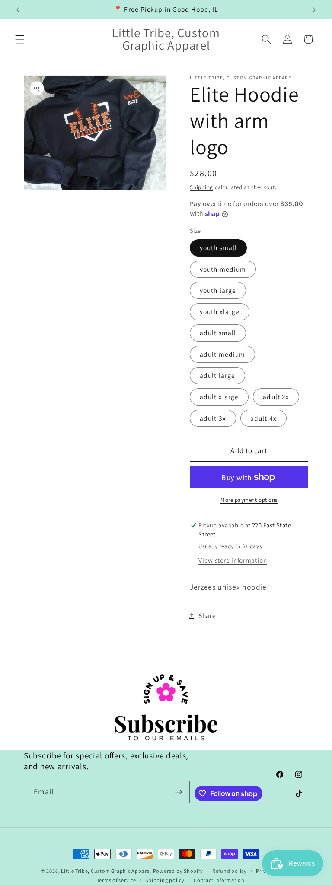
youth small (218, 247)
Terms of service (116, 880)
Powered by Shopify (178, 871)
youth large (218, 290)
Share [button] (207, 615)
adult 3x (213, 418)
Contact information (219, 880)
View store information (232, 560)
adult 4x (263, 418)
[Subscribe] (178, 792)
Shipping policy (165, 880)
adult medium (222, 354)
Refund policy (229, 871)
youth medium (223, 269)
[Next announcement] (314, 9)
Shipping (201, 187)
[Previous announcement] (17, 9)
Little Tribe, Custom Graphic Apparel (106, 871)
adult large (217, 375)
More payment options (249, 500)
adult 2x (276, 396)
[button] (20, 39)
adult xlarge (219, 396)
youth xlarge (219, 311)
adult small (218, 332)
